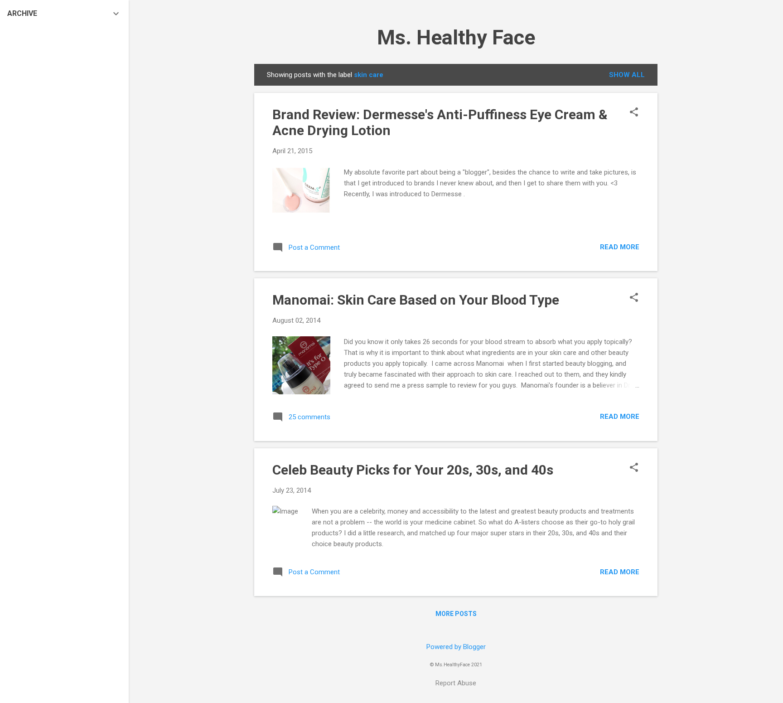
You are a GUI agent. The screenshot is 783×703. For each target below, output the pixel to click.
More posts (456, 613)
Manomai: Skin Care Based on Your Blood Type (415, 300)
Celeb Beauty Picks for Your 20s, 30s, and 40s (412, 470)
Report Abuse (455, 683)
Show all (627, 75)
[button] (633, 113)
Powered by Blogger (456, 647)
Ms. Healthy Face (456, 37)
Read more (619, 247)
